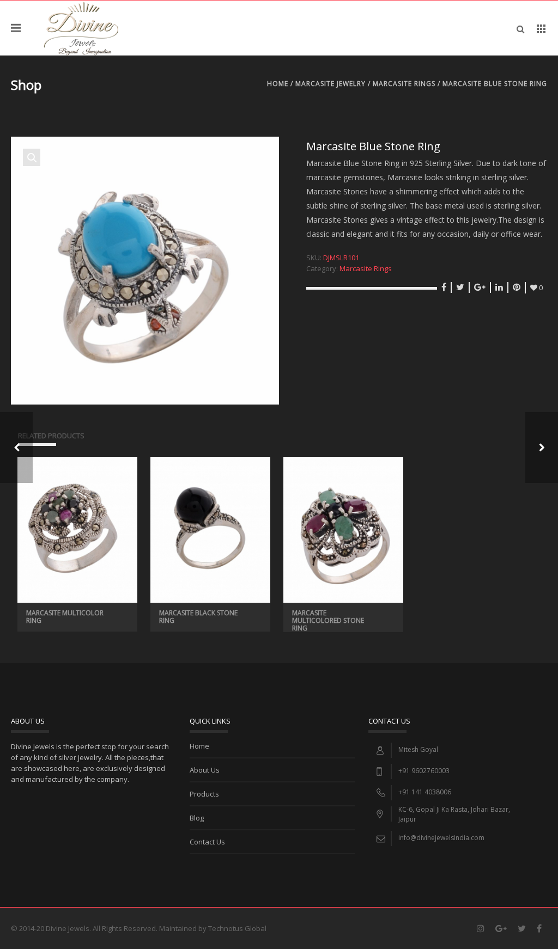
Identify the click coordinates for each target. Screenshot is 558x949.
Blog (197, 818)
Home (277, 83)
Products (204, 794)
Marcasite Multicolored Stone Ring (328, 620)
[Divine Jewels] (81, 28)
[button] (31, 157)
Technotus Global (237, 928)
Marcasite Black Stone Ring (198, 616)
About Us (205, 770)
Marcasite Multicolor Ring (65, 616)
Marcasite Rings (404, 83)
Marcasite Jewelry (330, 83)
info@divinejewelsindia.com (441, 837)
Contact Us (207, 842)
